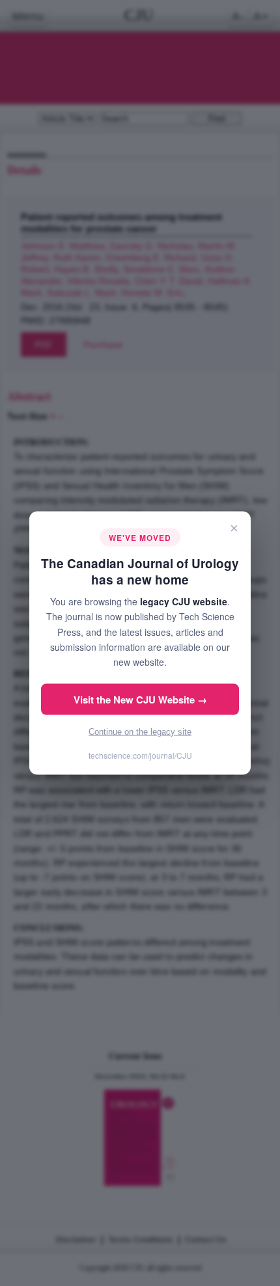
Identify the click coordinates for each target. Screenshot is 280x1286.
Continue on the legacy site (140, 731)
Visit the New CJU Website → (140, 699)
